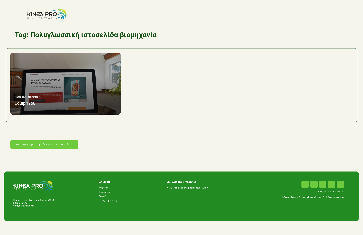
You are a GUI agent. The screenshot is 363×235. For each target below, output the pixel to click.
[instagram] (314, 184)
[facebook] (305, 184)
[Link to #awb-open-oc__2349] (347, 14)
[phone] (340, 184)
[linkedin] (322, 184)
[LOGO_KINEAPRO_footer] (33, 181)
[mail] (331, 184)
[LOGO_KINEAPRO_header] (47, 10)
